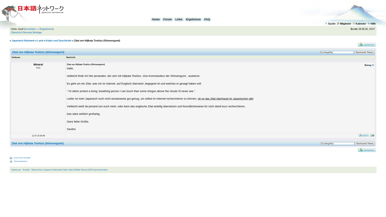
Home (156, 19)
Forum (167, 19)
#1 (373, 65)
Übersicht (16, 32)
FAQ (207, 19)
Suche (331, 23)
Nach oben (68, 170)
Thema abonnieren (20, 161)
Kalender (361, 23)
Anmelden (30, 29)
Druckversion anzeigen (22, 158)
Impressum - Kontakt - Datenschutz (27, 170)
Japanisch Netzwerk (23, 40)
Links (178, 19)
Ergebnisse (193, 19)
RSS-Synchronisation (98, 170)
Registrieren (46, 29)
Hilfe (373, 23)
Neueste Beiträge (32, 32)
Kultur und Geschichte (58, 40)
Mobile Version (80, 170)
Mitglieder (345, 23)
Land (40, 40)
